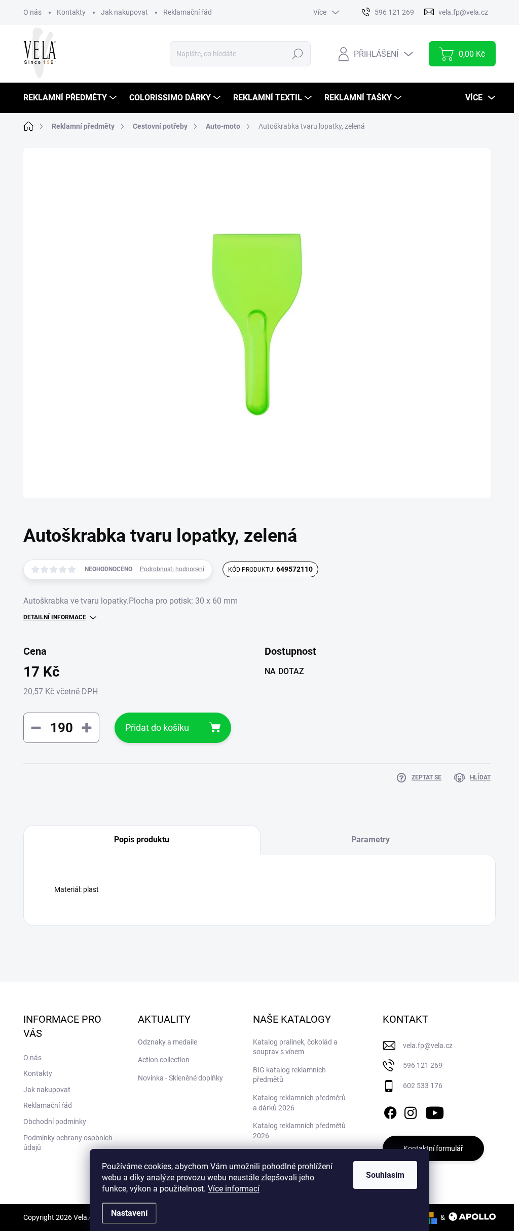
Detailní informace (54, 617)
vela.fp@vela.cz (428, 1045)
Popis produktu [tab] (141, 839)
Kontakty (71, 12)
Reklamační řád (187, 12)
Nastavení (129, 1213)
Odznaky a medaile (167, 1042)
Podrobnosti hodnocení (172, 569)
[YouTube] (434, 1110)
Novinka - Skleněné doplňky (180, 1078)
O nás (32, 12)
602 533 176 (422, 1085)
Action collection (164, 1060)
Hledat (297, 54)
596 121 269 (422, 1065)
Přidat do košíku (157, 727)
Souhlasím (385, 1175)
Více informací (234, 1188)
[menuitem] (71, 98)
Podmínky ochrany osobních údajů (68, 1143)
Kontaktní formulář (433, 1148)
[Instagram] (410, 1110)
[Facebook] (390, 1110)
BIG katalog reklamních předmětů (289, 1075)
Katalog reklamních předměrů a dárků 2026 (299, 1103)
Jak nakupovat (124, 12)
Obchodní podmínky (54, 1121)
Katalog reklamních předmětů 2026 (299, 1131)
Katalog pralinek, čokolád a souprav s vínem (295, 1047)
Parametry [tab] (370, 839)
